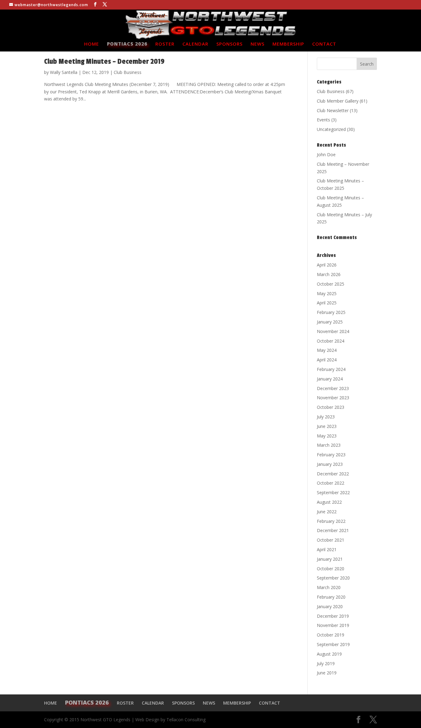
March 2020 (329, 587)
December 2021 (333, 530)
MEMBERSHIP (288, 44)
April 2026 (327, 265)
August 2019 (329, 654)
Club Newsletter (333, 110)
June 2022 (327, 511)
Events (323, 120)
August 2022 (329, 502)
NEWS (257, 44)
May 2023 (327, 436)
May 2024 (327, 350)
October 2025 (330, 284)
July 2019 (326, 663)
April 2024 (327, 360)
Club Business (127, 72)
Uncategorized (331, 129)
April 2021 (327, 549)
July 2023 (326, 417)
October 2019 (330, 635)
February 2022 (331, 521)
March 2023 (329, 445)
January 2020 (330, 606)
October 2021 (330, 540)
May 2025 (327, 293)
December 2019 (333, 616)
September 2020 (333, 578)
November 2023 (333, 398)
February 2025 (331, 312)
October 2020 (330, 568)
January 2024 (330, 379)
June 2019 (327, 673)
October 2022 (330, 483)
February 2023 (331, 455)
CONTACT (324, 44)
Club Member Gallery (337, 101)
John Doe (326, 154)
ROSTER (164, 44)
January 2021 (330, 559)
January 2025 (330, 322)
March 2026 (329, 274)
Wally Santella (63, 72)
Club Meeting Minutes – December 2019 (104, 61)
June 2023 (327, 426)
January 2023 (330, 464)
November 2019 (333, 625)
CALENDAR (195, 44)
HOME (91, 44)
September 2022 (333, 492)
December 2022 (333, 474)
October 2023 (330, 407)
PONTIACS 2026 (127, 44)
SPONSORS (229, 44)
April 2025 (327, 303)
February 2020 (331, 597)
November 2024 (333, 331)
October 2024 (330, 341)
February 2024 (331, 369)
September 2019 (333, 644)
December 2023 (333, 388)
